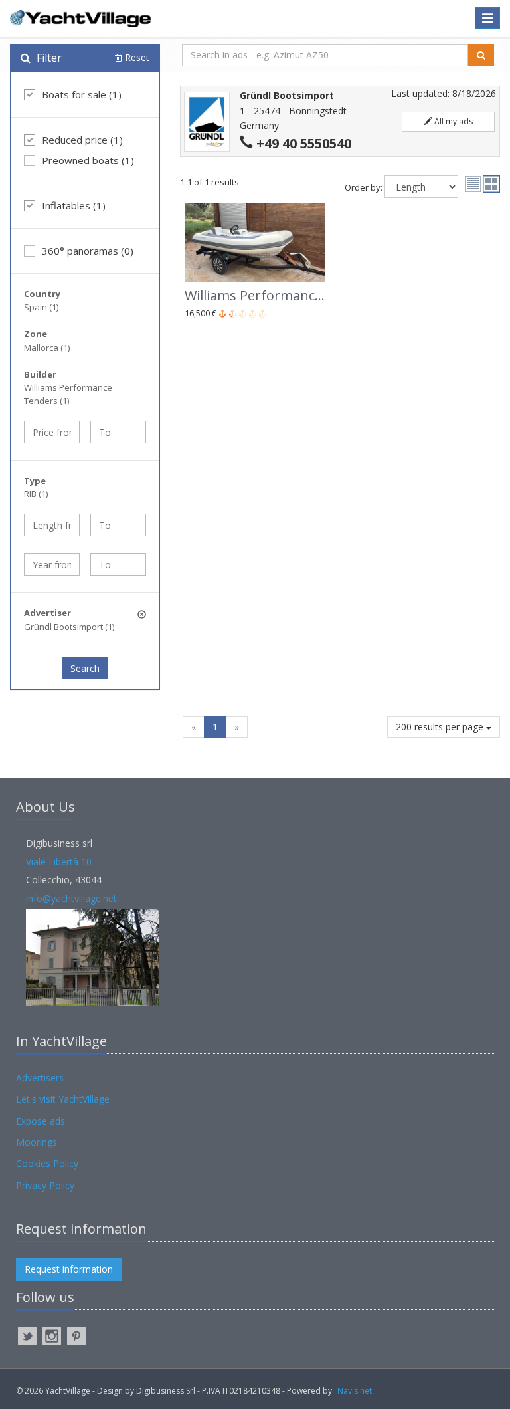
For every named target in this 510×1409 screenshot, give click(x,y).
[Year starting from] (52, 564)
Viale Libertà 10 (59, 861)
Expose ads (40, 1121)
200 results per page (441, 726)
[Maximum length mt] (118, 525)
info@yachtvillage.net (71, 898)
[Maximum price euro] (118, 432)
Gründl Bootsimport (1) (69, 627)
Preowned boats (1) (88, 160)
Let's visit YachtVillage (63, 1099)
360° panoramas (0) (87, 250)
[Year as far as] (118, 564)
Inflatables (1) (74, 205)
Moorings (36, 1142)
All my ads (452, 121)
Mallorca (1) (47, 348)
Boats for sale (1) (82, 94)
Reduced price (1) (82, 139)
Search (85, 668)
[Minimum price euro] (52, 432)
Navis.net (354, 1390)
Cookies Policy (47, 1163)
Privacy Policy (45, 1185)
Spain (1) (41, 307)
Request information (69, 1269)
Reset (135, 57)
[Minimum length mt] (52, 525)
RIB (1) (36, 494)
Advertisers (40, 1077)
